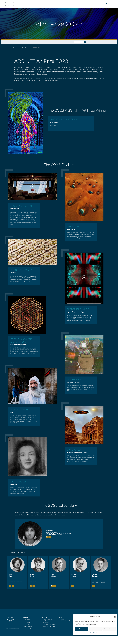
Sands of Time (71, 229)
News (66, 4)
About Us (37, 4)
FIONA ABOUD (18, 482)
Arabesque (13, 273)
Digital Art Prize (38, 42)
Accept (81, 629)
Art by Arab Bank (16, 47)
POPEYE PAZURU (76, 379)
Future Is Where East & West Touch (77, 452)
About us (7, 47)
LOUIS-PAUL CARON (21, 206)
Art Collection (55, 42)
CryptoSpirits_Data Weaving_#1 (76, 312)
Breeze (12, 412)
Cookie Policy (93, 632)
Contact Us (79, 4)
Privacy (98, 632)
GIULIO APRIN (74, 226)
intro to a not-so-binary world (18, 344)
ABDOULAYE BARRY (21, 270)
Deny (95, 629)
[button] (115, 616)
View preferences (109, 629)
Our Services (52, 4)
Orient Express (14, 208)
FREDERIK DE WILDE (78, 309)
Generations (13, 484)
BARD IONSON (74, 450)
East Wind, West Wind (73, 382)
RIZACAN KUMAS (19, 410)
